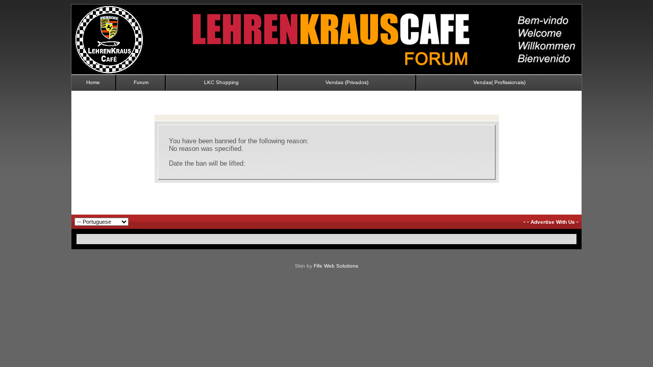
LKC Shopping (221, 82)
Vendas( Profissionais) (499, 82)
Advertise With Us (553, 222)
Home (93, 82)
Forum (141, 82)
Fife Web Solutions (336, 266)
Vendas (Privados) (346, 82)
